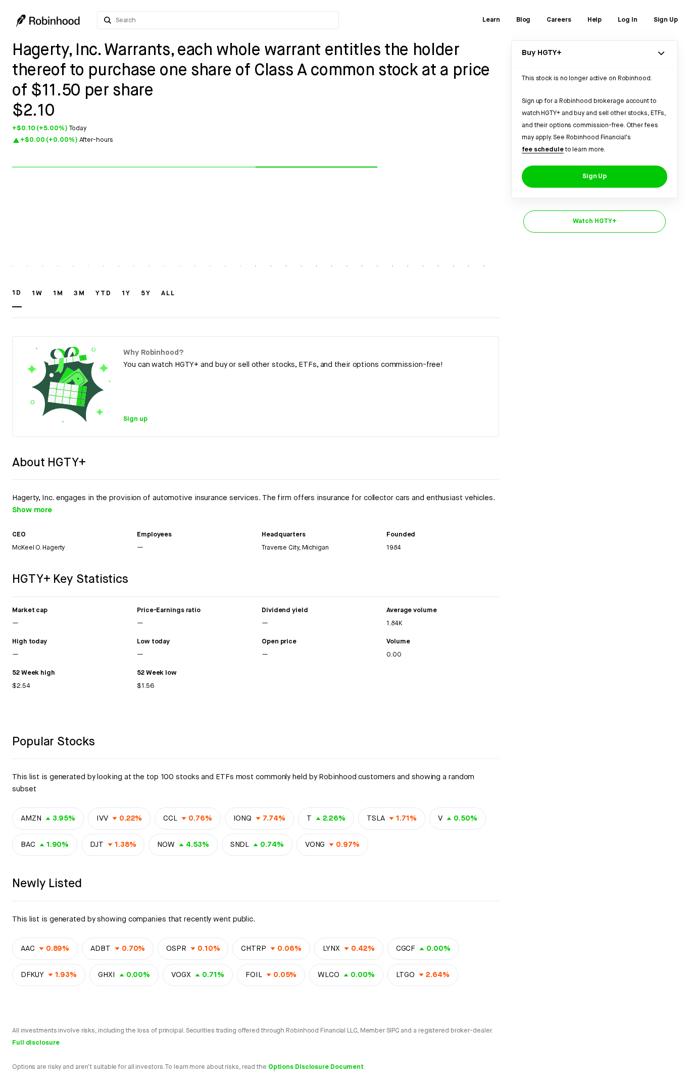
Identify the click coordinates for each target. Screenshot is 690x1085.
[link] (491, 20)
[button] (17, 297)
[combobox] (224, 20)
